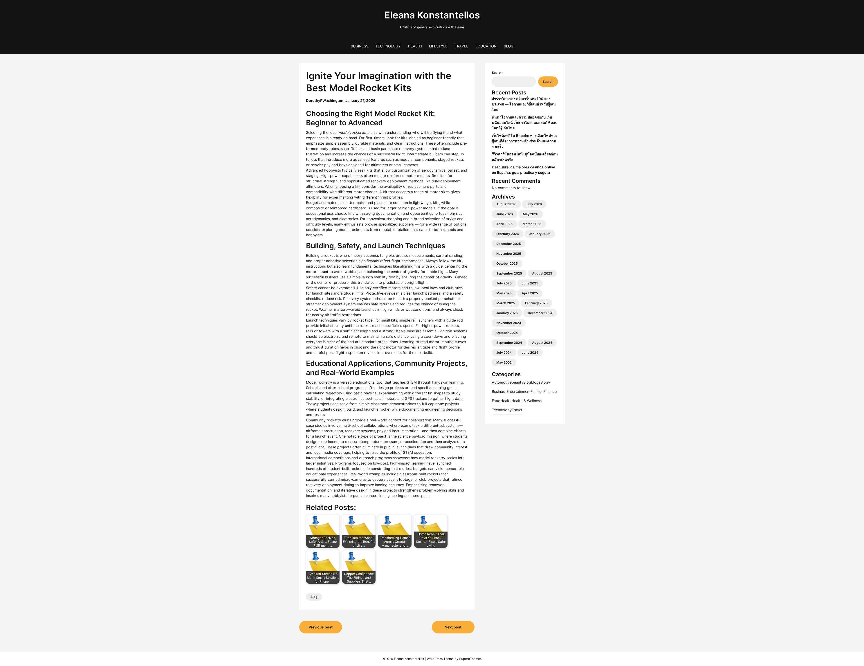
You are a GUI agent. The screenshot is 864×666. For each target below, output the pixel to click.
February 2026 (507, 234)
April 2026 (504, 224)
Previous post (321, 627)
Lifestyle (438, 46)
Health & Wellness (526, 400)
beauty (517, 382)
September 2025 (509, 273)
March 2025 (505, 303)
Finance (550, 391)
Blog (508, 46)
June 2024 (530, 352)
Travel (461, 46)
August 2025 (542, 273)
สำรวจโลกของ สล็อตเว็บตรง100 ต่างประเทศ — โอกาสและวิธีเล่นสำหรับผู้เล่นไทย (524, 104)
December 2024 (540, 313)
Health (415, 46)
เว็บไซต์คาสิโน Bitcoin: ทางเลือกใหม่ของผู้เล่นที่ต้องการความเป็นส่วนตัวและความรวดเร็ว (525, 141)
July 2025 (504, 283)
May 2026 (530, 214)
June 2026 (504, 214)
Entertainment (518, 391)
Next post (453, 627)
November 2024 (508, 323)
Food (496, 400)
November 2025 (508, 253)
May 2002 (504, 362)
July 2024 (504, 352)
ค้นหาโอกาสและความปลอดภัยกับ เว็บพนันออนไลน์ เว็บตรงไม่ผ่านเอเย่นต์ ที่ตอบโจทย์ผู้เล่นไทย (524, 122)
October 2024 (507, 333)
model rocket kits (354, 229)
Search (497, 72)
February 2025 (536, 303)
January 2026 (539, 234)
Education (486, 46)
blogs (535, 382)
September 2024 (509, 342)
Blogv (545, 382)
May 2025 (504, 293)
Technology (388, 46)
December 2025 (508, 244)
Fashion (537, 391)
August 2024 (542, 342)
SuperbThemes (470, 659)
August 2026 (506, 204)
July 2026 (534, 204)
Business (359, 46)
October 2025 (507, 263)
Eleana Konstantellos (432, 15)
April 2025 (530, 293)
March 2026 (532, 224)
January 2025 (507, 313)
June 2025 (530, 283)
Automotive (502, 382)
